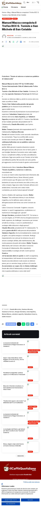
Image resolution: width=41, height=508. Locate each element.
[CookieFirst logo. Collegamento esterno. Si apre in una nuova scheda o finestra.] (2, 484)
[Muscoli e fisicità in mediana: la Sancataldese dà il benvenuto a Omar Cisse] (33, 389)
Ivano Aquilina (31, 311)
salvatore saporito (18, 314)
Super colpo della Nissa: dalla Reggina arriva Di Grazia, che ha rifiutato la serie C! (13, 359)
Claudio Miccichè (15, 309)
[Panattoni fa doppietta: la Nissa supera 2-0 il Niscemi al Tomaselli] (33, 375)
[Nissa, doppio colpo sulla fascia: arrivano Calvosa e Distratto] (33, 447)
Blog (8, 12)
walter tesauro (6, 316)
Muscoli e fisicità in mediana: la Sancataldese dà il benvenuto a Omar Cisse (13, 387)
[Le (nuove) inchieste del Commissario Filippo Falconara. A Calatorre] (33, 417)
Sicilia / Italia (32, 406)
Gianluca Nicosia (27, 309)
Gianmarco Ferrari (8, 311)
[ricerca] (24, 2)
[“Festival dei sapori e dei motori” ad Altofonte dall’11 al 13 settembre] (33, 403)
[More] (24, 42)
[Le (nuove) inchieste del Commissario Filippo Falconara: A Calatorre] (33, 346)
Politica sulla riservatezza (31, 482)
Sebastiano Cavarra (30, 314)
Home (4, 12)
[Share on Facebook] (6, 42)
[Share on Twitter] (9, 42)
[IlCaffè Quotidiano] (12, 2)
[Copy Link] (17, 42)
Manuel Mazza (6, 314)
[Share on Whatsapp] (13, 42)
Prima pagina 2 (7, 18)
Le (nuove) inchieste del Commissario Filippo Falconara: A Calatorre (14, 344)
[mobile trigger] (37, 2)
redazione (10, 35)
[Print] (20, 42)
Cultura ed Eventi (34, 350)
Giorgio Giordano (20, 311)
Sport (15, 18)
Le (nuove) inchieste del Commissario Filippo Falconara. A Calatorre (14, 415)
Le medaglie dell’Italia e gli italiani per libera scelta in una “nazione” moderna (14, 430)
